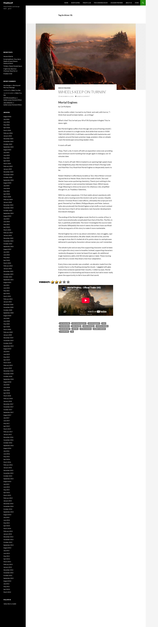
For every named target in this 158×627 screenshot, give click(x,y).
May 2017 (6, 423)
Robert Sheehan (99, 329)
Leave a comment (83, 96)
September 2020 (8, 313)
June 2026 (6, 122)
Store (137, 2)
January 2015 (7, 501)
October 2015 (7, 476)
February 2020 (8, 332)
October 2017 (7, 409)
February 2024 (8, 199)
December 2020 (8, 304)
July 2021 (6, 285)
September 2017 (8, 412)
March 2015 (7, 495)
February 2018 (8, 398)
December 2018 (8, 371)
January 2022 (7, 268)
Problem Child (7, 74)
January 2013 (7, 567)
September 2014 (8, 512)
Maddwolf (8, 2)
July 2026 (6, 119)
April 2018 (6, 393)
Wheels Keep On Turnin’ (82, 92)
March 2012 (7, 592)
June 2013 (6, 553)
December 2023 (8, 205)
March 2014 (7, 528)
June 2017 (6, 420)
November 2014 (8, 506)
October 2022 (7, 244)
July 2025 (6, 152)
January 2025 (7, 169)
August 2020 (7, 315)
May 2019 (6, 357)
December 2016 (8, 437)
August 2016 (7, 448)
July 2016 (6, 451)
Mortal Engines (102, 326)
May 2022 (6, 257)
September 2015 (8, 479)
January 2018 (7, 401)
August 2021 (7, 282)
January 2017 (7, 434)
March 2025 (7, 163)
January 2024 (7, 202)
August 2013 (7, 548)
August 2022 (7, 249)
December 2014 (8, 503)
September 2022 (8, 246)
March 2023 (7, 230)
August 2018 (7, 382)
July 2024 (6, 185)
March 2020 (7, 329)
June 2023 (6, 221)
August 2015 (7, 481)
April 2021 (6, 293)
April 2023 (6, 227)
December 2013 (8, 537)
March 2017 (7, 429)
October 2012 (7, 575)
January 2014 (7, 534)
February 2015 (8, 498)
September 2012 (8, 578)
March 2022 (7, 263)
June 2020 (6, 321)
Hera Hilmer (76, 326)
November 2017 (8, 407)
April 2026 (6, 127)
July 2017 (6, 418)
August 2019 (7, 349)
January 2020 (7, 335)
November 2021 (8, 274)
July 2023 (6, 219)
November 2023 (8, 208)
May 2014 (6, 523)
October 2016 (7, 443)
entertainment (94, 323)
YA (72, 331)
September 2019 (8, 346)
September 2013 (8, 545)
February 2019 (8, 365)
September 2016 (8, 445)
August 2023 (7, 216)
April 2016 (6, 459)
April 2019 (6, 360)
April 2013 (6, 559)
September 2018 (8, 379)
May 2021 (6, 291)
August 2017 (7, 415)
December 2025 (8, 138)
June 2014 (6, 520)
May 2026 (6, 125)
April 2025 (6, 161)
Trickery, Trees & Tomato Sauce (12, 66)
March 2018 (7, 396)
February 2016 (8, 465)
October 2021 (7, 277)
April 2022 (6, 260)
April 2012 (6, 589)
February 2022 (8, 266)
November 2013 (8, 539)
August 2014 (7, 514)
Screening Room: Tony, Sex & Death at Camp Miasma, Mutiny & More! (12, 61)
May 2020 (6, 324)
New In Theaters (64, 88)
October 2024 (7, 177)
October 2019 (7, 343)
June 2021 (6, 288)
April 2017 (6, 426)
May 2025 (6, 158)
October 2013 (7, 542)
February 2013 (8, 564)
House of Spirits (8, 56)
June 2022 (6, 255)
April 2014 (6, 526)
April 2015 (6, 492)
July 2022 (6, 252)
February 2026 (8, 133)
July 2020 (6, 318)
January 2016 (7, 467)
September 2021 (8, 279)
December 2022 (8, 238)
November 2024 (8, 174)
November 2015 (8, 473)
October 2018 (7, 376)
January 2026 (7, 136)
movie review (65, 329)
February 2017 (8, 432)
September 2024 (8, 180)
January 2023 (7, 235)
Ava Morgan (7, 85)
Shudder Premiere (117, 2)
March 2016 (7, 462)
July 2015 (6, 484)
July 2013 (6, 550)
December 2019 (8, 338)
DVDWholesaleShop (9, 98)
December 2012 (8, 570)
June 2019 (6, 354)
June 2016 (6, 454)
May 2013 (6, 556)
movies (75, 329)
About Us (129, 2)
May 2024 (6, 191)
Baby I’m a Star (16, 90)
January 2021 (7, 302)
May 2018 (6, 390)
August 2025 (7, 150)
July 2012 (6, 584)
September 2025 (8, 147)
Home (66, 2)
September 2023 (8, 213)
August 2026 (7, 116)
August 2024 (7, 183)
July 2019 (6, 351)
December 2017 (8, 404)
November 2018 (8, 373)
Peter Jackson (86, 329)
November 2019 (8, 340)
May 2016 (6, 456)
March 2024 (7, 197)
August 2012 (7, 581)
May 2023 (6, 224)
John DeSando (7, 103)
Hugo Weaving (89, 326)
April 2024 (6, 194)
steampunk (64, 331)
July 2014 (6, 517)
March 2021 (7, 296)
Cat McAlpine (64, 323)
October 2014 (7, 509)
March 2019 (7, 362)
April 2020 (6, 326)
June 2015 (6, 487)
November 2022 (8, 241)
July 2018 (6, 385)
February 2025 (8, 166)
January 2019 (7, 368)
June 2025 (6, 155)
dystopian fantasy (79, 323)
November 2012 (8, 573)
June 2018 (6, 387)
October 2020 (7, 310)
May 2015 (6, 490)
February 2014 (8, 531)
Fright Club (87, 2)
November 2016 (8, 440)
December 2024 (8, 172)
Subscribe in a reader (9, 604)
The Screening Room (101, 2)
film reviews (64, 326)
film (103, 323)
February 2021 (8, 299)
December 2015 (8, 470)
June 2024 (6, 188)
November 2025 (8, 141)
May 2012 (6, 586)
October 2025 (7, 144)
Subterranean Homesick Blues (12, 100)
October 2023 (7, 210)
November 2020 (8, 307)
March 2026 (7, 130)
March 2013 (7, 561)
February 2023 (8, 232)
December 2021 (8, 271)
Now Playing (75, 2)
